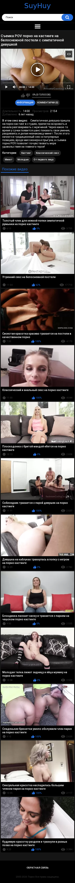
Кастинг (26, 153)
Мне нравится (23, 95)
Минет (9, 159)
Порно (31, 876)
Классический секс (47, 153)
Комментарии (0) (47, 102)
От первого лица (44, 159)
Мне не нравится (28, 95)
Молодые (23, 159)
